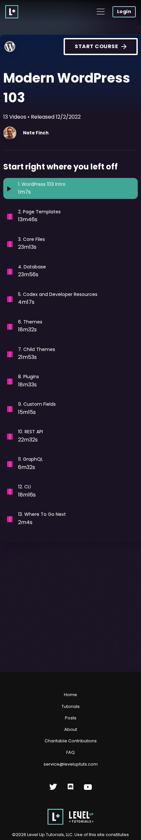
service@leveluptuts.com (71, 764)
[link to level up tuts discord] (71, 789)
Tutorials (71, 706)
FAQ (70, 752)
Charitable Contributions (71, 741)
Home (70, 694)
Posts (70, 718)
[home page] (70, 823)
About (70, 729)
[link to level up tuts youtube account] (88, 789)
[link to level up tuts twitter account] (53, 789)
